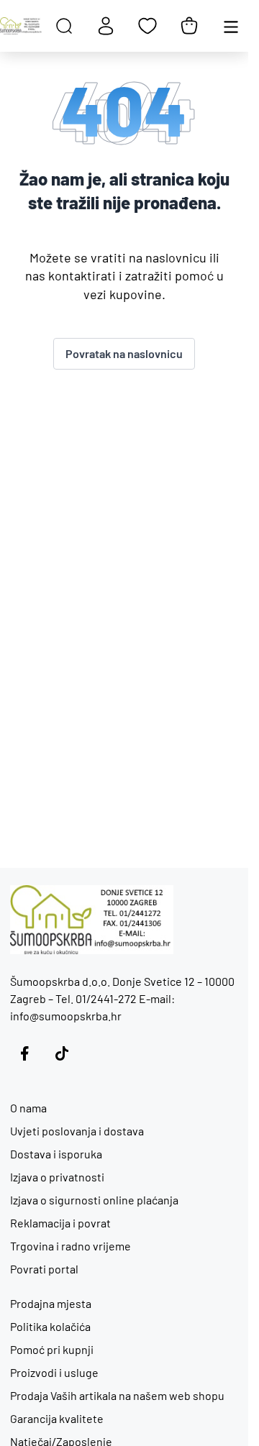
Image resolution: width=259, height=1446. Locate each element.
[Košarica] (189, 26)
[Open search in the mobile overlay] (64, 26)
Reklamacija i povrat (60, 1223)
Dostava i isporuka (56, 1154)
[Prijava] (105, 26)
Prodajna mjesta (50, 1303)
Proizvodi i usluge (54, 1372)
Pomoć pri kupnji (52, 1349)
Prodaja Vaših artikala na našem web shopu (117, 1395)
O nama (28, 1108)
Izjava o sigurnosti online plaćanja (94, 1200)
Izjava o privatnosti (57, 1177)
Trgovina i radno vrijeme (70, 1246)
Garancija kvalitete (57, 1418)
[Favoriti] (147, 26)
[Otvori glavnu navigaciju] (231, 26)
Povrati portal (44, 1269)
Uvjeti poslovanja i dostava (77, 1131)
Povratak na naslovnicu (124, 353)
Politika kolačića (50, 1326)
